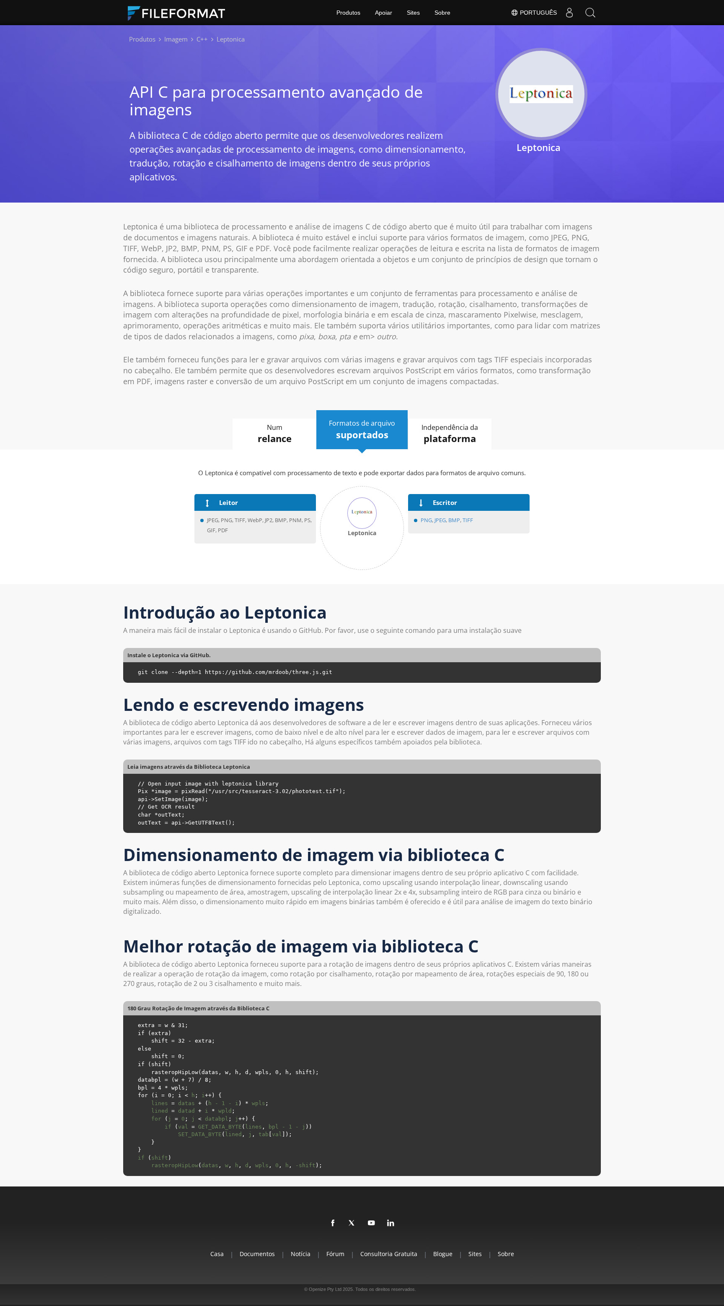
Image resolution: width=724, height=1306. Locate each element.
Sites (413, 12)
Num (275, 434)
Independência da (449, 434)
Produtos (348, 12)
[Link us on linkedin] (390, 1223)
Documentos (257, 1254)
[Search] (590, 12)
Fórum (335, 1254)
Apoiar (383, 12)
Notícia (300, 1254)
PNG (426, 520)
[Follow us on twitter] (352, 1223)
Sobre (442, 12)
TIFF (468, 520)
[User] (569, 12)
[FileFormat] (179, 12)
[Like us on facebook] (333, 1223)
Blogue (442, 1254)
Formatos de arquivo (362, 430)
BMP (454, 520)
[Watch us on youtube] (371, 1223)
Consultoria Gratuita (388, 1254)
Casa (217, 1254)
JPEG (439, 520)
